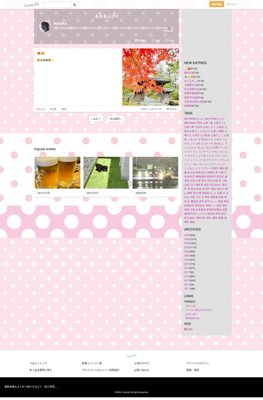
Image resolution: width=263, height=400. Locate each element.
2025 (187, 239)
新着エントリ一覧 (92, 363)
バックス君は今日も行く (199, 309)
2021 (187, 255)
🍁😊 (41, 53)
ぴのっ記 (191, 305)
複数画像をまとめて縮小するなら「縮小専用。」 (32, 386)
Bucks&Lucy (192, 318)
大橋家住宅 (190, 85)
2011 (187, 288)
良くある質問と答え (41, 370)
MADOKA (60, 23)
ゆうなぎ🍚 (190, 80)
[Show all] (168, 30)
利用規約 (114, 370)
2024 (187, 243)
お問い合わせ (141, 370)
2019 (187, 264)
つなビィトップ (38, 363)
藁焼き (188, 72)
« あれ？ (96, 118)
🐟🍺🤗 (188, 76)
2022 (187, 251)
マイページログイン (198, 363)
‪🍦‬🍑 (187, 68)
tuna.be (131, 356)
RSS (190, 329)
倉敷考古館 (190, 97)
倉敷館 (188, 105)
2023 (187, 247)
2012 (187, 284)
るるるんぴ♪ (106, 16)
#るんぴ (40, 109)
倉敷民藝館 (190, 93)
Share (170, 40)
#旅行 (64, 109)
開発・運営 (193, 370)
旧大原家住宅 (191, 89)
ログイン (232, 4)
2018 (187, 268)
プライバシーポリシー (94, 370)
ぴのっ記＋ (192, 314)
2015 (187, 280)
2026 (187, 235)
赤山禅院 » (116, 118)
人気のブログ (141, 363)
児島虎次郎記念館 (194, 101)
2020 (187, 259)
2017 (187, 272)
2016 (187, 276)
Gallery (141, 40)
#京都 (53, 109)
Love (157, 40)
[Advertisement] (106, 132)
